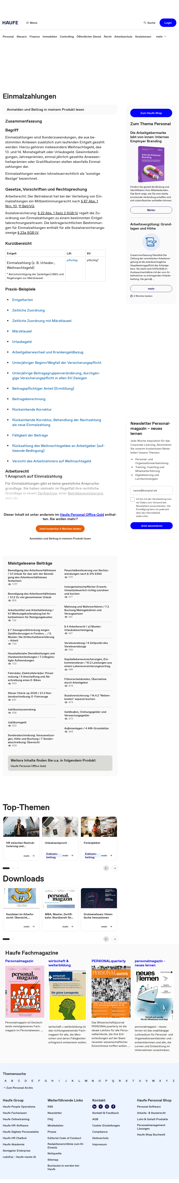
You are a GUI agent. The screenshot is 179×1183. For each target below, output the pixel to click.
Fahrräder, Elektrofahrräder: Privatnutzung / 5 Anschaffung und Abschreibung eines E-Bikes (31, 676)
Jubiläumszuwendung (22, 709)
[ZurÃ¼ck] (106, 868)
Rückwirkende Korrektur (32, 409)
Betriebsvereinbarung (85, 493)
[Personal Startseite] (11, 22)
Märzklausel (22, 331)
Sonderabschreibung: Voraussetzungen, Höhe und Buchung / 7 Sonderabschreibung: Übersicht (31, 738)
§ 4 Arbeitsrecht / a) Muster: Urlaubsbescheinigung (82, 628)
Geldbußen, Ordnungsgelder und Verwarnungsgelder (85, 713)
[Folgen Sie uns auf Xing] (101, 1106)
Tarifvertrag (47, 493)
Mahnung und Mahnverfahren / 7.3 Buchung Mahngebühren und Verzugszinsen (86, 610)
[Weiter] (115, 868)
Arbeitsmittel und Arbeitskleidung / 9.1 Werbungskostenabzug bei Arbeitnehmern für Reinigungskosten (30, 613)
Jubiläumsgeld (17, 722)
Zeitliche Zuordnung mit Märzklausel (41, 320)
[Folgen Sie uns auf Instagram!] (107, 1106)
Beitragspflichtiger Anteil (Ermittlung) (43, 388)
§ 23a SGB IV (27, 232)
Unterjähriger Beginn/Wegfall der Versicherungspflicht (56, 362)
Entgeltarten (22, 299)
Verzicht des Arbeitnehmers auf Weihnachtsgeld (51, 461)
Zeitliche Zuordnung (28, 310)
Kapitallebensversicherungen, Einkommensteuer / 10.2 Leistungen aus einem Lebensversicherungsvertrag (88, 662)
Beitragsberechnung (28, 398)
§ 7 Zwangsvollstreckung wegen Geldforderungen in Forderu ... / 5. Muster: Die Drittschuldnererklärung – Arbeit (31, 635)
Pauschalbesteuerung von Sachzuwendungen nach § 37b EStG (86, 571)
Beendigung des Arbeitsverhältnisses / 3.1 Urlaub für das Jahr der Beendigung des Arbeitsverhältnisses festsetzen (32, 575)
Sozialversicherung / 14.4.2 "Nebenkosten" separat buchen (87, 697)
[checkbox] (132, 499)
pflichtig (72, 260)
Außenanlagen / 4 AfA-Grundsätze (86, 728)
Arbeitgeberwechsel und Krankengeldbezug (47, 352)
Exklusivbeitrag (52, 855)
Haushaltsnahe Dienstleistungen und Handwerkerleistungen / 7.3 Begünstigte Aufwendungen (31, 657)
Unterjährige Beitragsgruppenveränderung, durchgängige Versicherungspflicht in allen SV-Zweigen (56, 375)
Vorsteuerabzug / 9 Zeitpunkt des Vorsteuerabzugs (86, 644)
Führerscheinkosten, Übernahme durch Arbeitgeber (85, 680)
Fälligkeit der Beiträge (30, 435)
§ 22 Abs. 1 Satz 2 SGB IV (58, 213)
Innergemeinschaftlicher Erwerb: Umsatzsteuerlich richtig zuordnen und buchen (86, 590)
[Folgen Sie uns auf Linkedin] (94, 1106)
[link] (8, 36)
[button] (168, 23)
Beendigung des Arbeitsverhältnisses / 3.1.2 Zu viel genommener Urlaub (32, 595)
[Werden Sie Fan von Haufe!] (113, 1106)
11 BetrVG (26, 206)
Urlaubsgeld (22, 341)
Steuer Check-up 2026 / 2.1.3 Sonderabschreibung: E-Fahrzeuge (30, 694)
